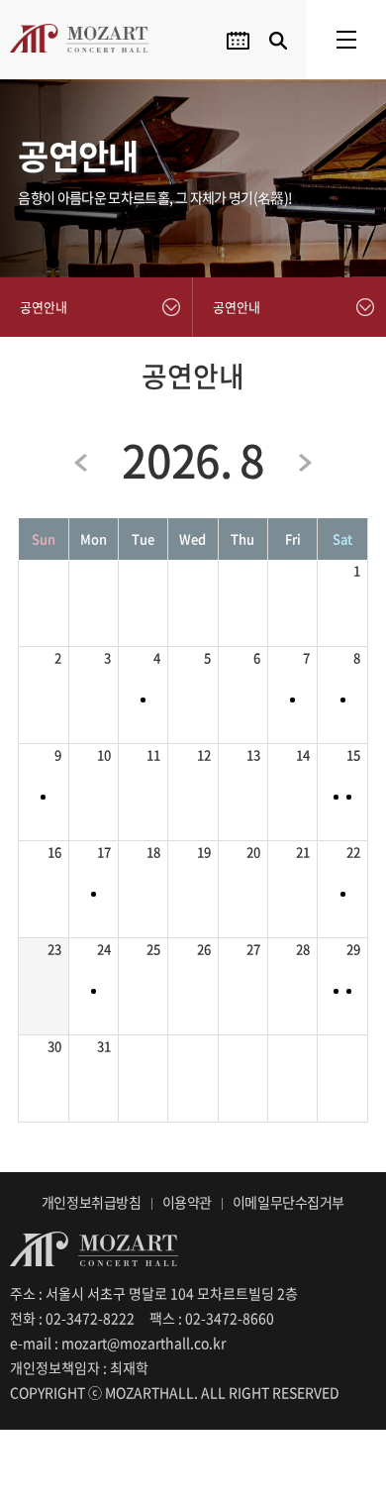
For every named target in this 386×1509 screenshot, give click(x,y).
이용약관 (187, 1202)
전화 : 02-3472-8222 (72, 1318)
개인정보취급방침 (92, 1202)
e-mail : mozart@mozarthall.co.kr (118, 1342)
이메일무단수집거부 (288, 1202)
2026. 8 (193, 459)
